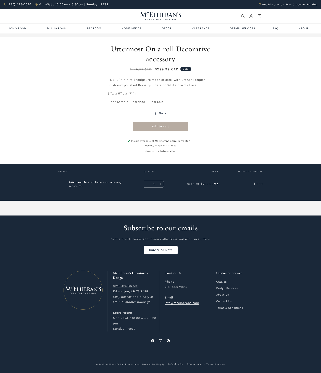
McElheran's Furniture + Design (123, 364)
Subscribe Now (160, 250)
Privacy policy (195, 364)
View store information (161, 151)
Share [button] (162, 113)
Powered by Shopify (153, 364)
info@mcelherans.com (182, 302)
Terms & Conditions (229, 307)
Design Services (227, 287)
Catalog (221, 281)
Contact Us (224, 300)
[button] (243, 16)
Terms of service (215, 364)
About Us (222, 294)
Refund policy (176, 364)
